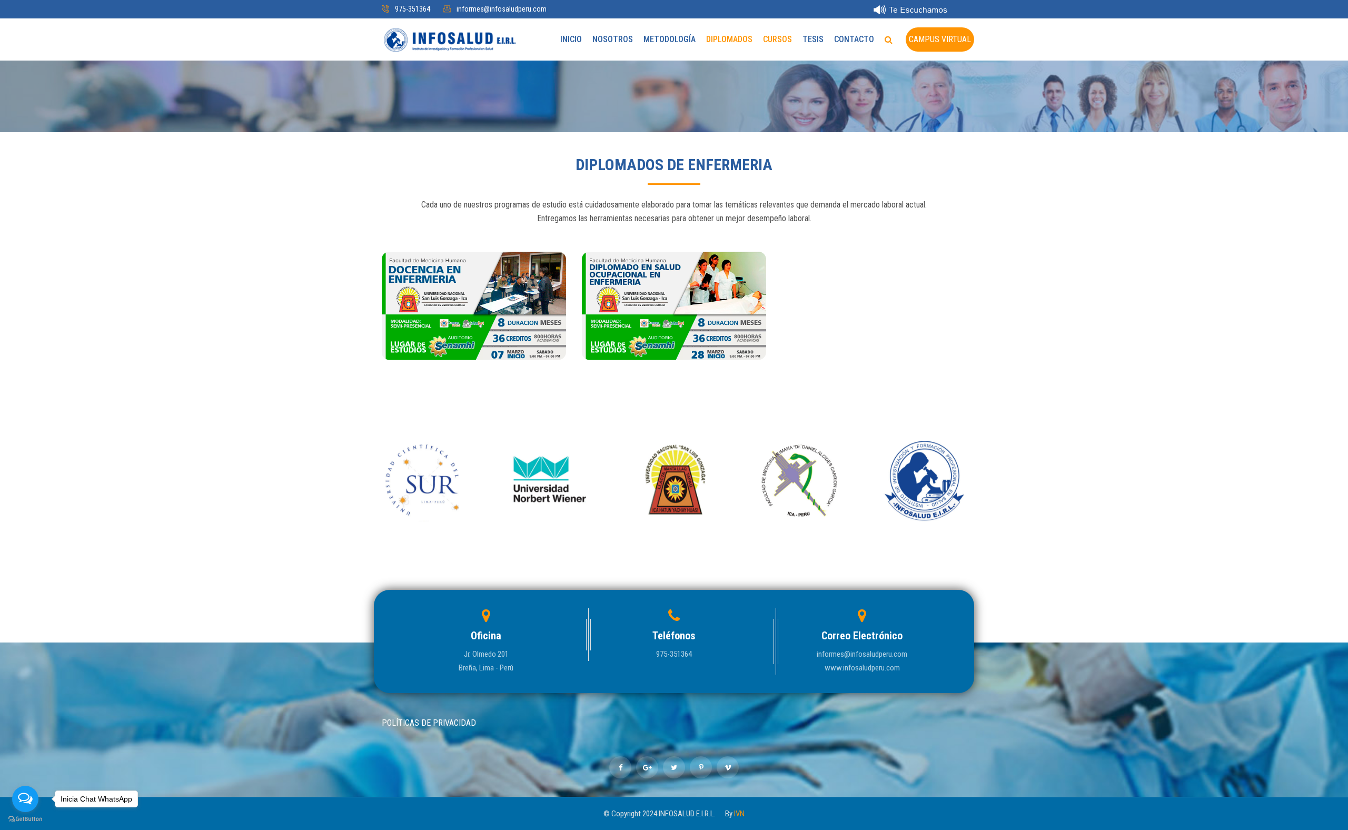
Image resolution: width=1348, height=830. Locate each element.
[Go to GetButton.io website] (25, 819)
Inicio (571, 39)
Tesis (813, 39)
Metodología (669, 39)
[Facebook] (620, 767)
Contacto (854, 39)
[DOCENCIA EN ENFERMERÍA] (474, 350)
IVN (739, 813)
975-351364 (412, 9)
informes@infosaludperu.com (502, 9)
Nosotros (612, 39)
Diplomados (729, 39)
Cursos (777, 39)
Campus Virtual (940, 39)
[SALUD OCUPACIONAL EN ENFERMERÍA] (674, 350)
